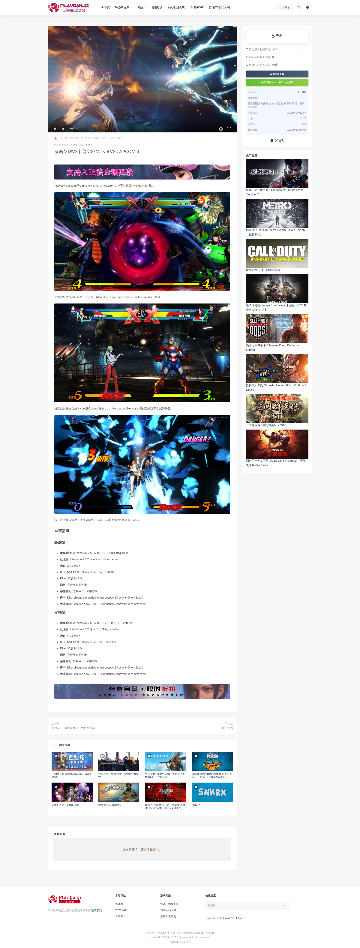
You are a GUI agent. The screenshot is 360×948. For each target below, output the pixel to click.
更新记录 (157, 7)
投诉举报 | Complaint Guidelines (187, 933)
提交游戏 (150, 933)
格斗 (90, 145)
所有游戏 (80, 145)
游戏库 (119, 904)
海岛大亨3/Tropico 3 (110, 805)
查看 (304, 92)
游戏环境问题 (168, 916)
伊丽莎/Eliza (226, 728)
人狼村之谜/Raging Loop (65, 805)
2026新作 (121, 910)
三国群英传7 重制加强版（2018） (267, 425)
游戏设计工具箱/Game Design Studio (73, 728)
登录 (156, 849)
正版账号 (120, 916)
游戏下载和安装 (169, 904)
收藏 (120, 138)
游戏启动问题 (168, 910)
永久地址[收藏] (176, 7)
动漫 (58, 145)
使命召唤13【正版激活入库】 (264, 270)
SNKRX (196, 805)
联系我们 (96, 910)
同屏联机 (68, 145)
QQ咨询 (278, 140)
